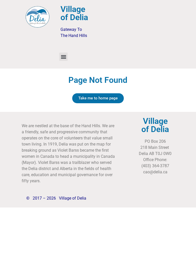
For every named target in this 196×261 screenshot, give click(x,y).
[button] (63, 57)
